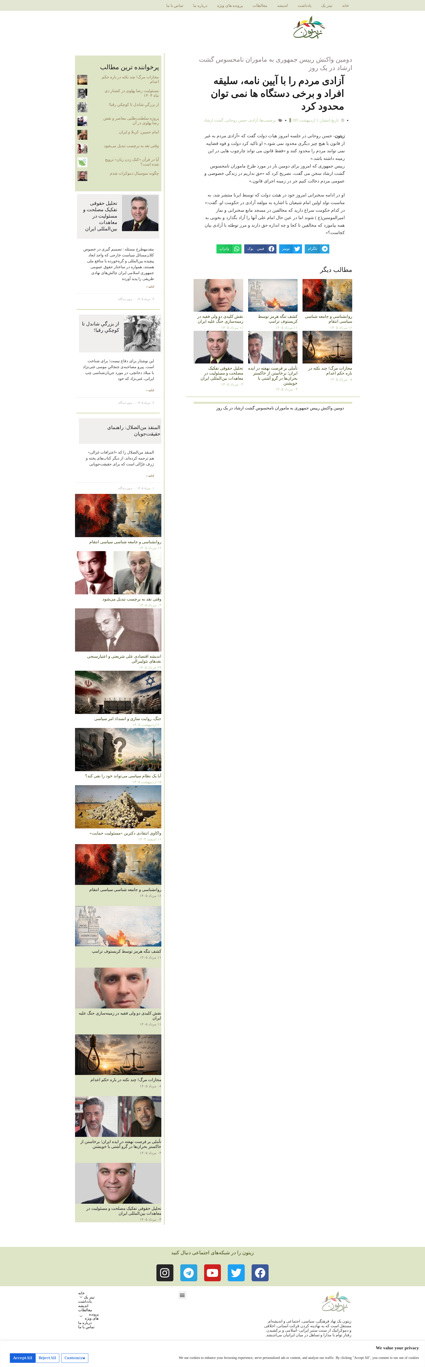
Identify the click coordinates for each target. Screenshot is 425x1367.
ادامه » (150, 286)
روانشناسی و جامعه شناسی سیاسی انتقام (328, 319)
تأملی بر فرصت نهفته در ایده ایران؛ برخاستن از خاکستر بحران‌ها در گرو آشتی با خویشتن (273, 376)
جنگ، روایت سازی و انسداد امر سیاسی (127, 718)
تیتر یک (326, 5)
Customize (74, 1358)
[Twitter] (236, 1272)
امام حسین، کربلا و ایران (139, 132)
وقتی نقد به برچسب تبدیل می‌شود (131, 146)
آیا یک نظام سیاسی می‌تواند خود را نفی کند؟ (123, 776)
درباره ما (200, 5)
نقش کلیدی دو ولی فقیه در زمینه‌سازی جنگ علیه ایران (220, 319)
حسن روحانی (236, 120)
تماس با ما (174, 5)
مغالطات (260, 5)
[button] (182, 1295)
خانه (345, 5)
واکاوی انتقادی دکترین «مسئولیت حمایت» (125, 833)
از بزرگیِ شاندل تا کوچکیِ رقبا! (134, 104)
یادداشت (304, 5)
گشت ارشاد (213, 120)
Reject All (47, 1358)
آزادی (253, 120)
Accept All (22, 1358)
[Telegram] (188, 1272)
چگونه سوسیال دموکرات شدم (134, 173)
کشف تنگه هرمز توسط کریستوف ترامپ (278, 319)
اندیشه (282, 5)
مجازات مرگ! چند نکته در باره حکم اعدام (330, 371)
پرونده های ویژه (230, 5)
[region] (212, 1354)
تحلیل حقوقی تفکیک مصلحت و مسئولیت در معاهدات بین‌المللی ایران (221, 373)
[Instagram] (164, 1272)
